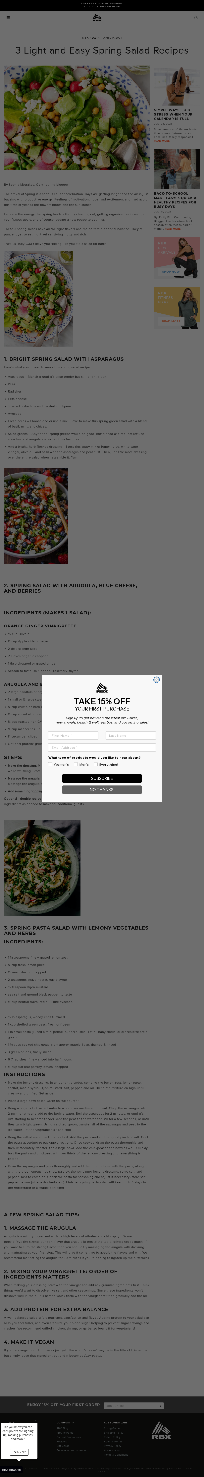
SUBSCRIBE (102, 778)
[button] (24, 1469)
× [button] (35, 1420)
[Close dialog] (157, 680)
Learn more (19, 1452)
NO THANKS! (102, 789)
